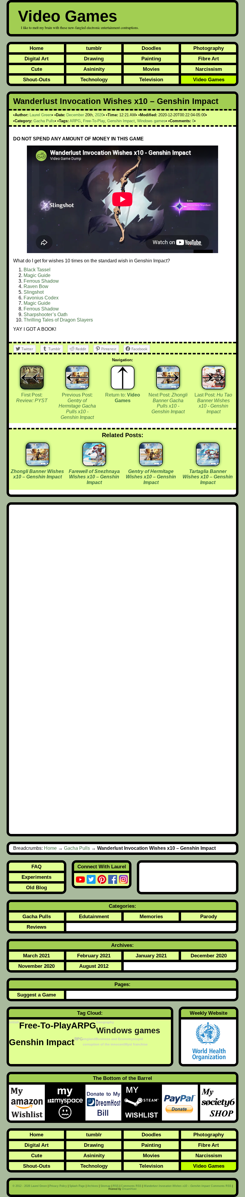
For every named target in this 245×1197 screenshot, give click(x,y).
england (89, 1039)
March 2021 (36, 956)
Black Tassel (37, 269)
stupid (138, 1039)
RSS (116, 1185)
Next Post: (168, 403)
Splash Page (77, 1185)
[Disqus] (122, 589)
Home (36, 48)
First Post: (32, 397)
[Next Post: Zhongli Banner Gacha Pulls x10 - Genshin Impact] (168, 377)
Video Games (67, 16)
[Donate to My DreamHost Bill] (104, 1103)
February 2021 (94, 956)
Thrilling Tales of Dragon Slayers (58, 319)
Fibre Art (208, 59)
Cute (36, 69)
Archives (92, 1185)
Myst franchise (136, 1044)
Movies (151, 69)
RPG (78, 1039)
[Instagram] (123, 879)
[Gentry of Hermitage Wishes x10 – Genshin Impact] (151, 463)
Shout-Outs (36, 79)
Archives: (122, 945)
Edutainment (94, 916)
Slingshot (34, 292)
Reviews (36, 927)
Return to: (122, 397)
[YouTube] (80, 879)
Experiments (36, 877)
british (14, 1022)
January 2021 (151, 956)
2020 (99, 115)
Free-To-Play (94, 121)
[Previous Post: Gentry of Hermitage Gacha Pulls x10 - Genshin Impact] (77, 377)
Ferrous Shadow (41, 281)
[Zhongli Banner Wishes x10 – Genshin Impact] (37, 463)
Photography (208, 48)
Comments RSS (131, 1185)
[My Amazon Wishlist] (28, 1103)
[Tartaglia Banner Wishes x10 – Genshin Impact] (208, 463)
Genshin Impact (121, 121)
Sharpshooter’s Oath (46, 314)
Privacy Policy (58, 1185)
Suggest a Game (36, 995)
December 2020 (209, 956)
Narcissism (208, 69)
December (75, 115)
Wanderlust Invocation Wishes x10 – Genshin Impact (115, 101)
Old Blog (36, 887)
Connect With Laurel (101, 867)
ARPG (75, 121)
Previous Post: (77, 406)
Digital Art (36, 59)
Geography (105, 1022)
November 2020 (36, 966)
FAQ (36, 867)
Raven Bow (36, 286)
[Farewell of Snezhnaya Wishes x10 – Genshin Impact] (94, 463)
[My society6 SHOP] (218, 1103)
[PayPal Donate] (181, 1103)
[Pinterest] (101, 879)
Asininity (94, 69)
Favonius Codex (41, 297)
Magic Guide (37, 275)
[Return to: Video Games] (122, 377)
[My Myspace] (66, 1103)
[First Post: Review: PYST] (32, 377)
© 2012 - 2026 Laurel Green (30, 1185)
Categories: (122, 906)
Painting (151, 59)
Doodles (151, 48)
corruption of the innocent (104, 1044)
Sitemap (105, 1185)
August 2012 (93, 966)
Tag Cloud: (90, 1013)
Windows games (151, 121)
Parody (208, 916)
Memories (151, 916)
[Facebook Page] (112, 879)
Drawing (94, 59)
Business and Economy (114, 1039)
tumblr (94, 48)
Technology (94, 79)
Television (151, 79)
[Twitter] (91, 879)
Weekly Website (208, 1013)
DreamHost (129, 1188)
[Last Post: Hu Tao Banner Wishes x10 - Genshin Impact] (213, 377)
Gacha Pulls (44, 121)
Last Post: (213, 403)
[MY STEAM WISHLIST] (143, 1103)
